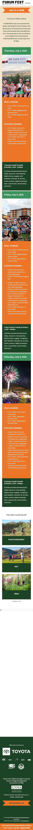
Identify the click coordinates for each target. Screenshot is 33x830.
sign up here (23, 134)
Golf (16, 566)
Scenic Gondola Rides (16, 539)
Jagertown (20, 416)
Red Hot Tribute (22, 254)
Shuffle (19, 114)
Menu (28, 3)
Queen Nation (21, 258)
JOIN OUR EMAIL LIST (16, 803)
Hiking (16, 594)
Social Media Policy (24, 820)
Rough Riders (21, 421)
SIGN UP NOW (25, 828)
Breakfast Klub (21, 110)
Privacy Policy (16, 820)
